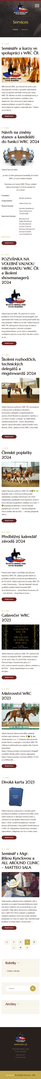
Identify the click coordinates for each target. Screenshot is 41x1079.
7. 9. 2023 (5, 778)
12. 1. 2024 (5, 355)
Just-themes (10, 1075)
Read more (9, 116)
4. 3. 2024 (5, 128)
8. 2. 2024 (5, 255)
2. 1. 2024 (5, 448)
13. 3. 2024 (5, 44)
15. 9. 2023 (5, 689)
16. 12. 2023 (6, 532)
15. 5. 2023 (5, 849)
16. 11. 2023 (5, 611)
